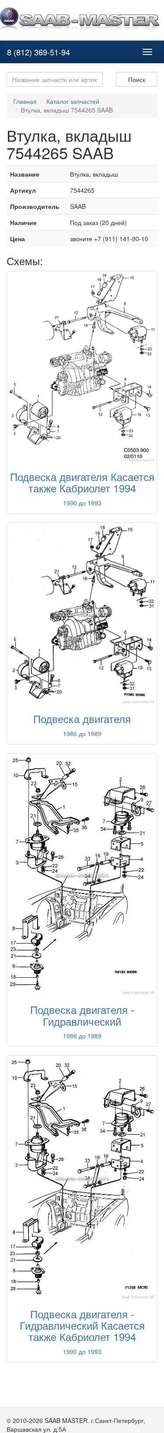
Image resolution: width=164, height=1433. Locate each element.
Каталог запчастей (72, 101)
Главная (25, 101)
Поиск (136, 79)
